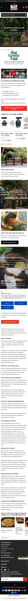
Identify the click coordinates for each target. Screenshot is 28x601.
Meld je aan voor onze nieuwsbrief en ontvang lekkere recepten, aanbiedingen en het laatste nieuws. (11, 574)
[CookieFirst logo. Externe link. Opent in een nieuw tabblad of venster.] (1, 292)
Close (14, 561)
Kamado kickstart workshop (10, 321)
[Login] (23, 7)
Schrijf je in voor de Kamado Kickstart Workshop (14, 108)
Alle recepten (4, 537)
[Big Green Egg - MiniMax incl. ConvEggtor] (7, 123)
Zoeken (25, 15)
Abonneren (25, 579)
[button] (1, 1)
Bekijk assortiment (2, 7)
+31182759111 (6, 555)
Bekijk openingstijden (6, 552)
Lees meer (20, 1)
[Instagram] (1, 570)
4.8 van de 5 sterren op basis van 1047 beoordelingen (14, 598)
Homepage (3, 49)
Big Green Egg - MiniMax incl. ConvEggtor (7, 134)
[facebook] (8, 569)
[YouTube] (5, 569)
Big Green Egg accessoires (10, 242)
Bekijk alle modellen (6, 144)
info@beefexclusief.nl (8, 557)
